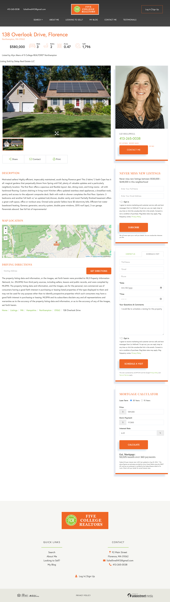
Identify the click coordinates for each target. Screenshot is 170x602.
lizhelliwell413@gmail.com (35, 9)
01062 (57, 310)
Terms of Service (124, 375)
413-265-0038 (13, 9)
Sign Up (155, 9)
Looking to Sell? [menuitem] (74, 19)
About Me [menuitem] (52, 556)
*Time (121, 294)
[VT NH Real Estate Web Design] (140, 595)
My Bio (151, 146)
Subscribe (133, 227)
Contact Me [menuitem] (111, 19)
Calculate (134, 444)
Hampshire (31, 310)
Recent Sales (134, 143)
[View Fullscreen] (6, 238)
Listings (13, 310)
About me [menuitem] (54, 19)
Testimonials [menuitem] (129, 19)
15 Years (147, 400)
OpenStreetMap (98, 256)
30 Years (136, 400)
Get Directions (98, 271)
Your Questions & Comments (131, 304)
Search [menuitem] (37, 19)
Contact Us (130, 254)
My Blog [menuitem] (94, 19)
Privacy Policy (136, 217)
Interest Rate (124, 428)
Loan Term (123, 400)
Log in (148, 9)
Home (4, 310)
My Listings (123, 143)
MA (22, 310)
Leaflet (88, 256)
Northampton (45, 310)
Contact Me (134, 149)
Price (121, 407)
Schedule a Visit (152, 254)
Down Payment (125, 418)
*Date (121, 283)
